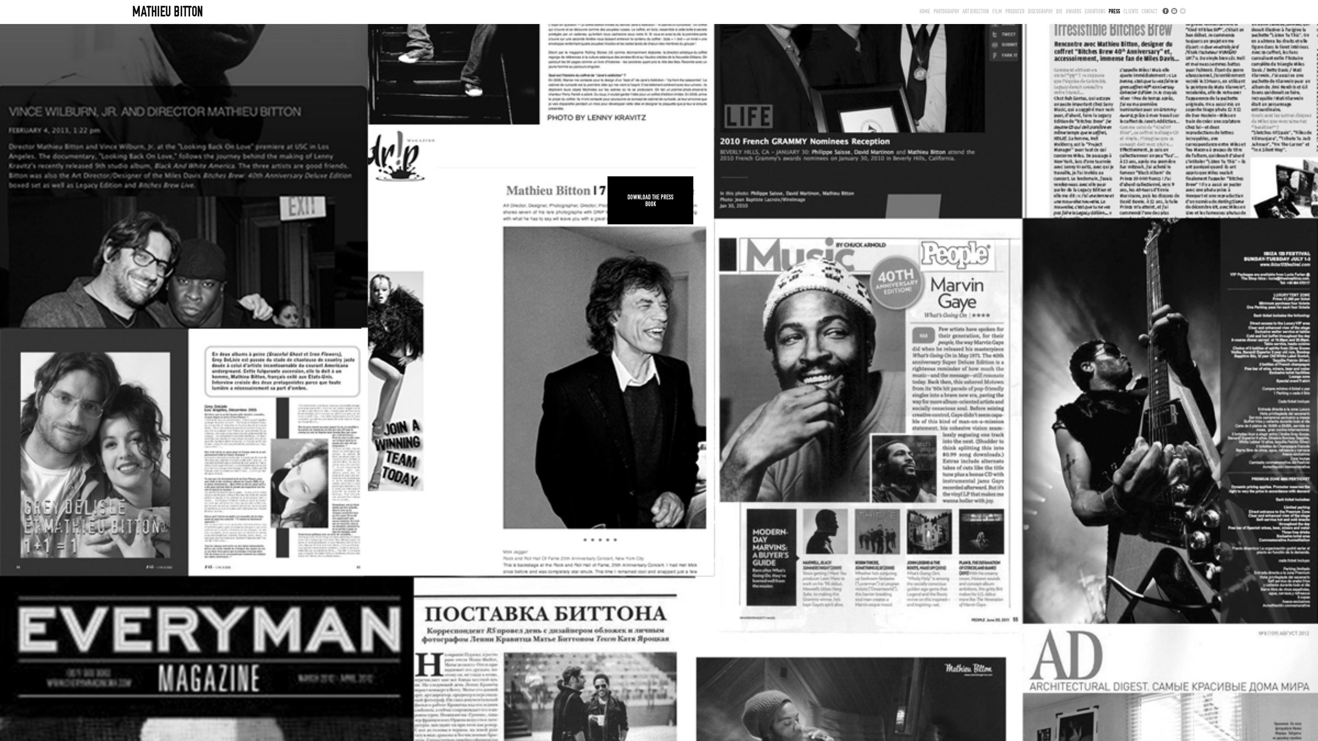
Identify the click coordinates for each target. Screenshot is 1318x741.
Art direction (975, 11)
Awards (1073, 11)
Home (925, 11)
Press (1114, 11)
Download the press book (650, 200)
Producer (1015, 11)
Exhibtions (1095, 11)
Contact (1149, 11)
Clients (1130, 11)
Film (997, 11)
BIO (1059, 11)
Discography (1040, 11)
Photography (946, 11)
